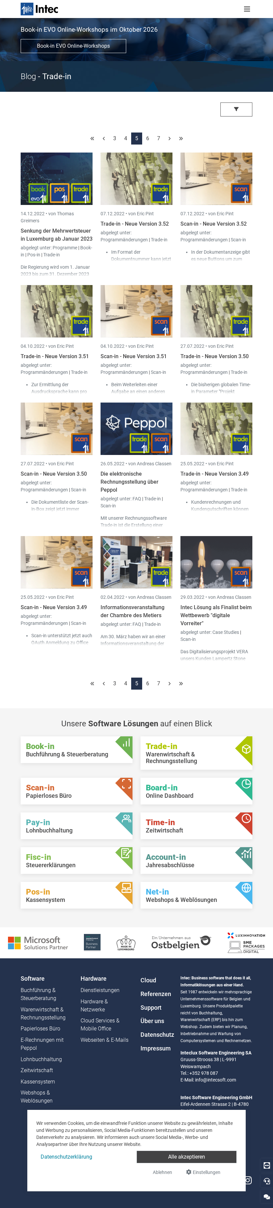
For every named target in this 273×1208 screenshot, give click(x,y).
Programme (65, 247)
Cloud (148, 980)
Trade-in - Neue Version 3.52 (135, 224)
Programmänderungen (125, 239)
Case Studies (226, 632)
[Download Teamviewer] (267, 1165)
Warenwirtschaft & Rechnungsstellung (43, 1013)
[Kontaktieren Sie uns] (267, 1196)
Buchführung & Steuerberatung (38, 994)
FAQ (137, 498)
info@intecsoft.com (215, 1079)
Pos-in (33, 254)
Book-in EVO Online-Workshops (73, 46)
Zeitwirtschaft (37, 1070)
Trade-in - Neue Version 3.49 (214, 474)
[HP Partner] (92, 942)
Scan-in (238, 239)
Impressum (155, 1048)
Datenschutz (156, 1034)
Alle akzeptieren (186, 1157)
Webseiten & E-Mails (105, 1040)
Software (33, 978)
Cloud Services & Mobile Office (100, 1024)
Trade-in (51, 254)
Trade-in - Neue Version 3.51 (55, 356)
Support (150, 1007)
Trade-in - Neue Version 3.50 (214, 356)
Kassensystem (38, 1081)
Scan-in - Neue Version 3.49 (54, 607)
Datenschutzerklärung (66, 1157)
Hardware (94, 978)
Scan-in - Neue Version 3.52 (213, 224)
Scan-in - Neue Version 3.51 (134, 356)
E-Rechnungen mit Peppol (42, 1044)
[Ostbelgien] (181, 942)
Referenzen (155, 994)
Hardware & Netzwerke (94, 1005)
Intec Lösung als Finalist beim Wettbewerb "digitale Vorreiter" (216, 615)
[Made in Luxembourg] (126, 942)
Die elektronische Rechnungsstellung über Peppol (129, 482)
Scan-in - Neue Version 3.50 (54, 474)
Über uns (152, 1021)
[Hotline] (267, 1180)
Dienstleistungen (100, 990)
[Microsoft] (38, 942)
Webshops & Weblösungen (37, 1097)
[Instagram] (248, 1180)
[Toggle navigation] (247, 9)
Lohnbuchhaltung (41, 1059)
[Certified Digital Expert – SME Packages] (246, 942)
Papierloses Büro (40, 1028)
